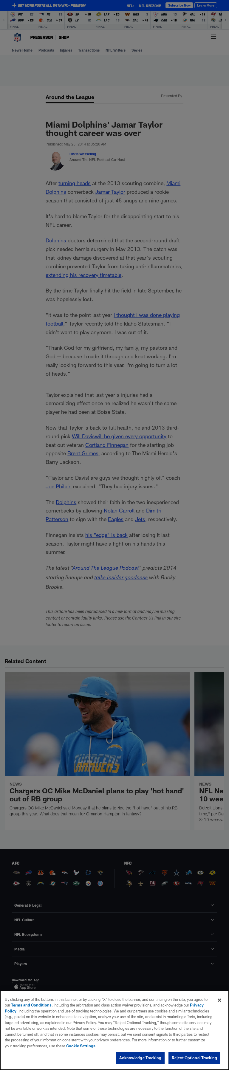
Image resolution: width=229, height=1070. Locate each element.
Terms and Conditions (31, 1005)
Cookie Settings (80, 1045)
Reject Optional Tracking (194, 1057)
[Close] (219, 1000)
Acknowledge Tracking (140, 1057)
